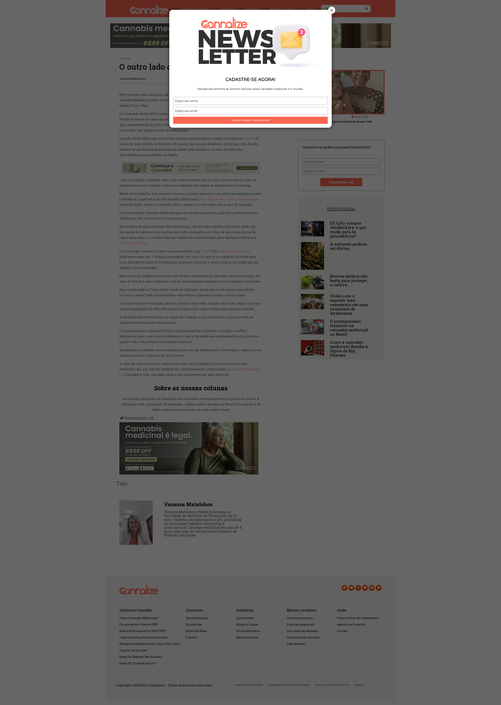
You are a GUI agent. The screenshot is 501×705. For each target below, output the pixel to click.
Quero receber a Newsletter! (250, 120)
